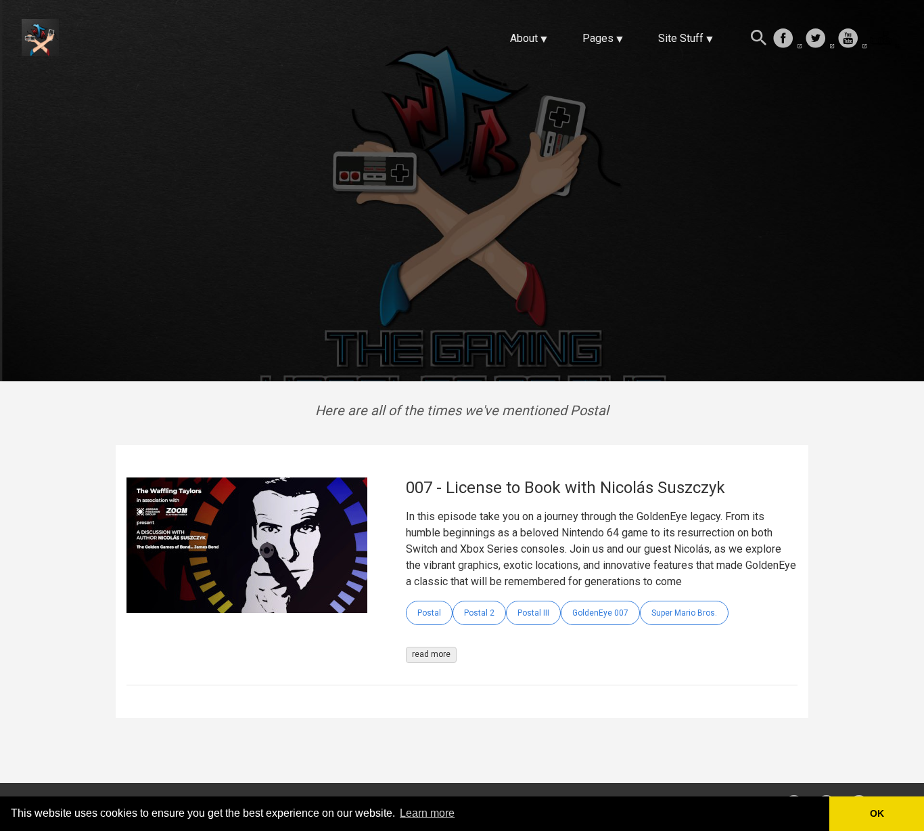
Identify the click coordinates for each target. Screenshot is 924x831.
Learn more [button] (427, 813)
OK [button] (877, 813)
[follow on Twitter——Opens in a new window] (820, 39)
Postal (429, 613)
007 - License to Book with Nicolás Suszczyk (565, 487)
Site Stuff (680, 38)
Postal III (533, 613)
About (524, 38)
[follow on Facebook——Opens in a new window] (787, 39)
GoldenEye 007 (600, 613)
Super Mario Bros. (684, 613)
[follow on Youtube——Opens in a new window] (852, 39)
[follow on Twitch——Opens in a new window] (885, 39)
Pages (598, 38)
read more (431, 654)
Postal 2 (479, 613)
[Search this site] (759, 39)
